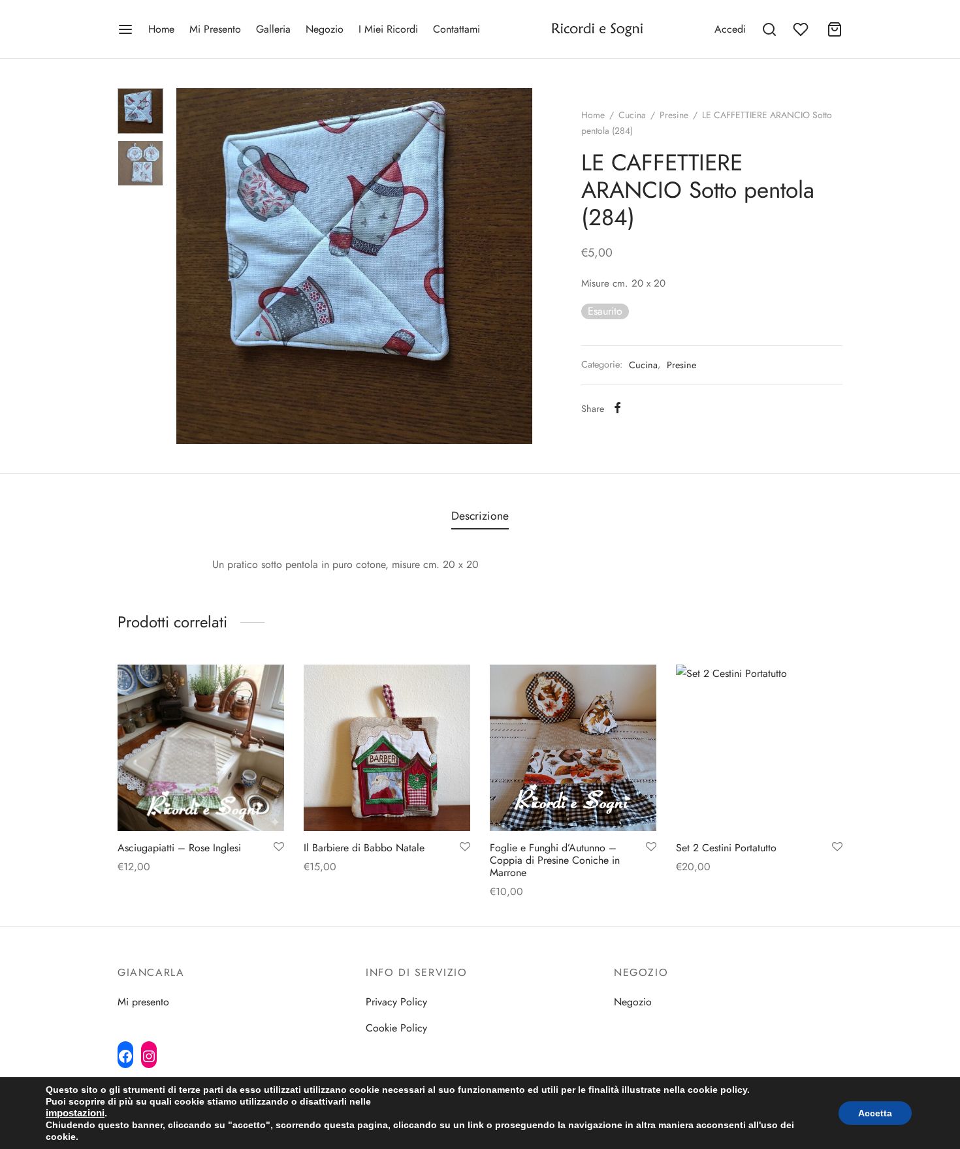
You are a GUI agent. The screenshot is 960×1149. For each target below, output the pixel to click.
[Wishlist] (802, 29)
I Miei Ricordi (388, 29)
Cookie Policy (396, 1027)
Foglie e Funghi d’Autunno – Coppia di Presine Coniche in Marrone (555, 860)
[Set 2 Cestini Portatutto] (759, 748)
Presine (674, 114)
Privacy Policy (396, 1001)
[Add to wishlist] (279, 847)
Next (519, 266)
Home (161, 29)
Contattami (456, 29)
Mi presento (143, 1001)
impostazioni (75, 1113)
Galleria (273, 29)
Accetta (875, 1113)
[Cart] (834, 29)
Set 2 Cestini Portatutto (726, 847)
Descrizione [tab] (480, 515)
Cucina (632, 114)
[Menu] (125, 29)
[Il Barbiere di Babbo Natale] (387, 748)
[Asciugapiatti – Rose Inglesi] (201, 748)
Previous (189, 266)
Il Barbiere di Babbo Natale (364, 847)
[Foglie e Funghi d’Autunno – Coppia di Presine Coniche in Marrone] (573, 748)
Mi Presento (215, 29)
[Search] (769, 29)
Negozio (325, 29)
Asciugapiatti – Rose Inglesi (179, 847)
